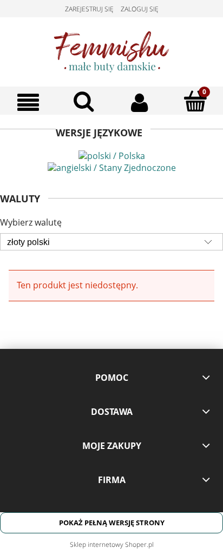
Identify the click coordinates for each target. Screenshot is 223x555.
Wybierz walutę (31, 222)
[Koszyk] (195, 101)
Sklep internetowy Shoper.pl (112, 544)
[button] (28, 102)
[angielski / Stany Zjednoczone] (112, 167)
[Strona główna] (111, 50)
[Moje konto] (139, 102)
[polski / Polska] (111, 155)
